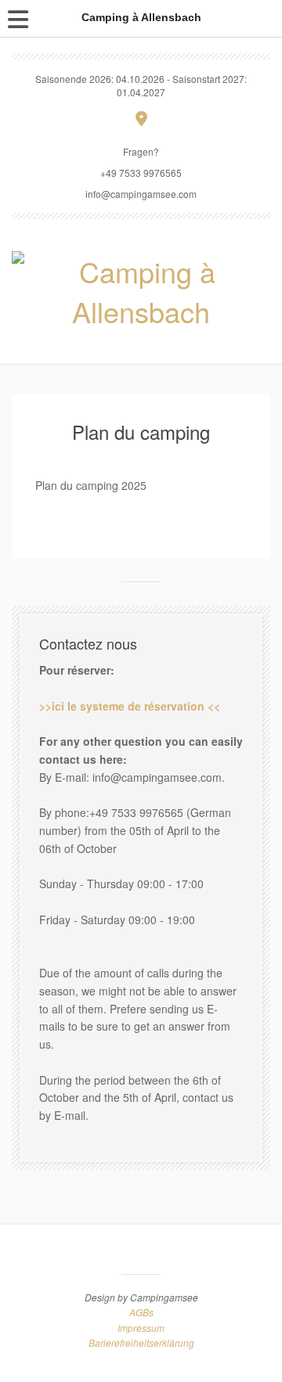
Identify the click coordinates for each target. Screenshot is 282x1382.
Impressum (141, 1327)
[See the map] (141, 117)
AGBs (141, 1312)
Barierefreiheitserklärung (141, 1342)
